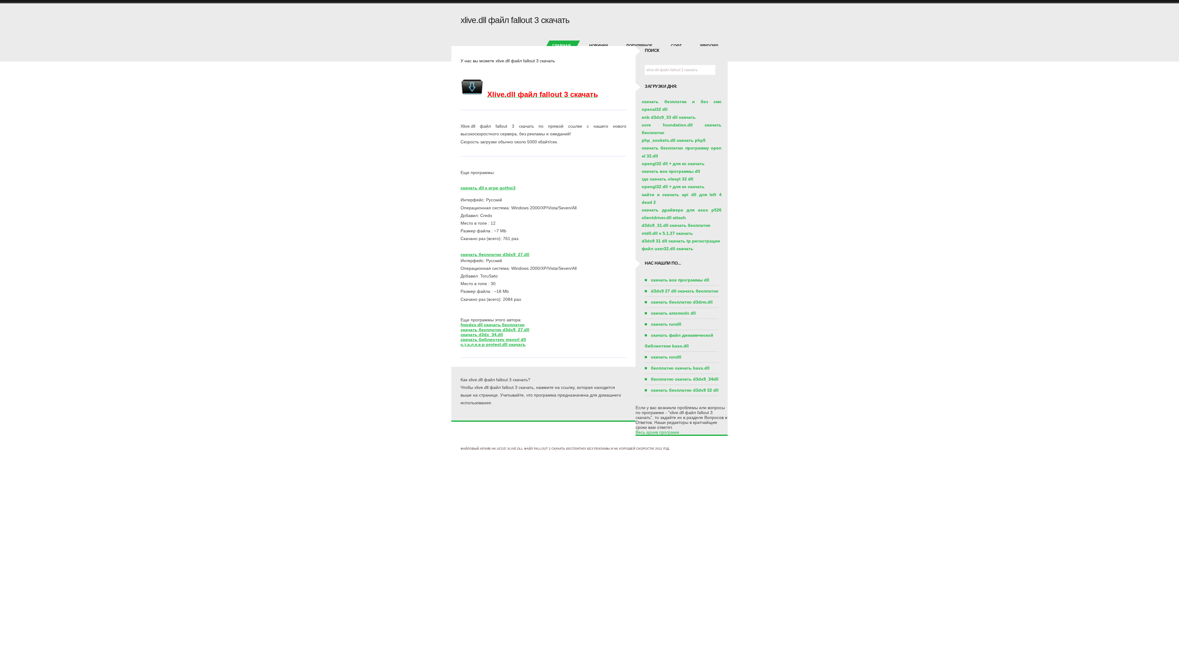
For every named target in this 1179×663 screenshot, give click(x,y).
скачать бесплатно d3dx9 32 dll (684, 390)
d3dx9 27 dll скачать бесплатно (684, 291)
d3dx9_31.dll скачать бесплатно (676, 225)
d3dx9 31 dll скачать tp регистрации (681, 240)
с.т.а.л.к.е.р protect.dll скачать (493, 344)
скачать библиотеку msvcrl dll (493, 339)
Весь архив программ (657, 432)
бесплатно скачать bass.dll (680, 368)
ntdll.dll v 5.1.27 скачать (667, 233)
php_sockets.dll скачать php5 (674, 140)
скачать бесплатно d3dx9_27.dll (495, 254)
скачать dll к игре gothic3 (488, 187)
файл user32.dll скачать (667, 248)
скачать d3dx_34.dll (482, 334)
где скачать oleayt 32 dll (667, 178)
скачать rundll (666, 324)
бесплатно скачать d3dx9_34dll (684, 379)
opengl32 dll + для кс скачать (673, 163)
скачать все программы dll (671, 171)
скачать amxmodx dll (673, 313)
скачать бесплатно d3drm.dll (682, 302)
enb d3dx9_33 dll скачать (669, 117)
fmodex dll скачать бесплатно (493, 324)
